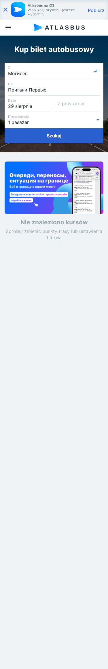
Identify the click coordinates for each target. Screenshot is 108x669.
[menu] (8, 27)
